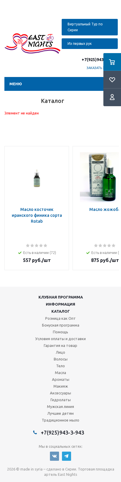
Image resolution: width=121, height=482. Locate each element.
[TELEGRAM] (66, 456)
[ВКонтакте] (54, 456)
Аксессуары (60, 393)
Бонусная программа (60, 325)
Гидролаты (61, 400)
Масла (60, 372)
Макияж (60, 386)
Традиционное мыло (60, 420)
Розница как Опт (60, 318)
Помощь (60, 332)
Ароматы (60, 379)
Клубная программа (60, 297)
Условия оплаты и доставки (60, 339)
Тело (60, 366)
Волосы (61, 359)
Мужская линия (60, 406)
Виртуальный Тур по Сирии (85, 27)
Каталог (60, 311)
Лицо (60, 352)
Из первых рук (80, 43)
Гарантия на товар (60, 345)
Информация (60, 304)
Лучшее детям (60, 413)
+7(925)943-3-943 (99, 60)
